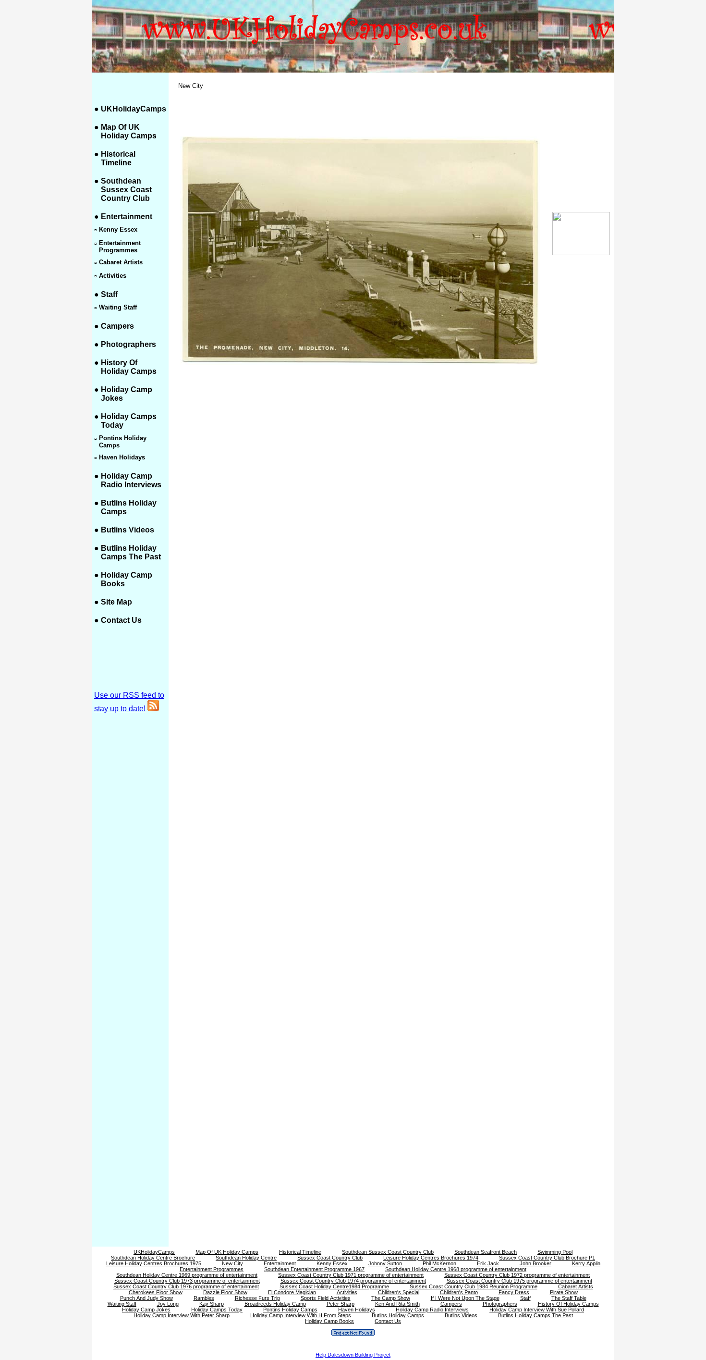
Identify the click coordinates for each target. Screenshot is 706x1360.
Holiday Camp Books (329, 1321)
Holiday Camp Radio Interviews (131, 480)
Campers (117, 326)
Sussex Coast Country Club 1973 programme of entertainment (187, 1281)
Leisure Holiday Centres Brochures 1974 (430, 1258)
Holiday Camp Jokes (146, 1309)
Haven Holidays (356, 1309)
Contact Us (121, 620)
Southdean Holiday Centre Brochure (153, 1258)
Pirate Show (564, 1292)
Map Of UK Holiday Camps (129, 131)
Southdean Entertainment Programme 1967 (314, 1269)
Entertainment (126, 216)
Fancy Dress (514, 1292)
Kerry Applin (586, 1263)
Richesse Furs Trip (257, 1298)
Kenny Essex (332, 1263)
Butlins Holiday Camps (398, 1315)
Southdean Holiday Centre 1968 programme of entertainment (455, 1269)
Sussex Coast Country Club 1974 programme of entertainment (353, 1281)
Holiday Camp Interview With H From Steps (300, 1315)
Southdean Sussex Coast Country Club (126, 189)
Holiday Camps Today (217, 1309)
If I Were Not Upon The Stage (465, 1298)
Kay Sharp (211, 1304)
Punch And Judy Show (146, 1298)
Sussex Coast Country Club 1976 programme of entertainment (186, 1286)
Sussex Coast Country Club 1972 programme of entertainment (517, 1275)
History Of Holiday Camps (129, 367)
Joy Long (168, 1304)
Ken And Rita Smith (397, 1304)
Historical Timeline (118, 158)
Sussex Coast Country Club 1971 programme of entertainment (351, 1275)
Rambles (204, 1298)
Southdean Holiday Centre (246, 1258)
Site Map (116, 602)
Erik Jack (488, 1263)
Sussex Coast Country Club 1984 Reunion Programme (473, 1286)
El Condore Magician (292, 1292)
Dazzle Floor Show (225, 1292)
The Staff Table (568, 1298)
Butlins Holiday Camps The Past (131, 552)
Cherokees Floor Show (156, 1292)
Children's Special (398, 1292)
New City (232, 1263)
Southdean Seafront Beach (485, 1252)
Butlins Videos (127, 530)
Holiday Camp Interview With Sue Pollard (536, 1309)
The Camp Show (390, 1298)
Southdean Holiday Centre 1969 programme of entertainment (186, 1275)
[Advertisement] (581, 419)
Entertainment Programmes (211, 1269)
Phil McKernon (439, 1263)
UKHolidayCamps (133, 109)
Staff (109, 294)
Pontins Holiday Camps (290, 1309)
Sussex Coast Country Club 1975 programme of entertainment (519, 1281)
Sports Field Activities (326, 1298)
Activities (347, 1292)
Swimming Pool (554, 1252)
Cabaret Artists (575, 1286)
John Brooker (535, 1263)
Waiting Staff (122, 1304)
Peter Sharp (340, 1304)
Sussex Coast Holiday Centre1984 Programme (334, 1286)
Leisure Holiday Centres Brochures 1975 (153, 1263)
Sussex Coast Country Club (330, 1258)
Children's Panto (459, 1292)
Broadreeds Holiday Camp (275, 1304)
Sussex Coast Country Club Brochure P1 (547, 1258)
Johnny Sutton (385, 1263)
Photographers (128, 344)
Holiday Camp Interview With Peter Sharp (182, 1315)
